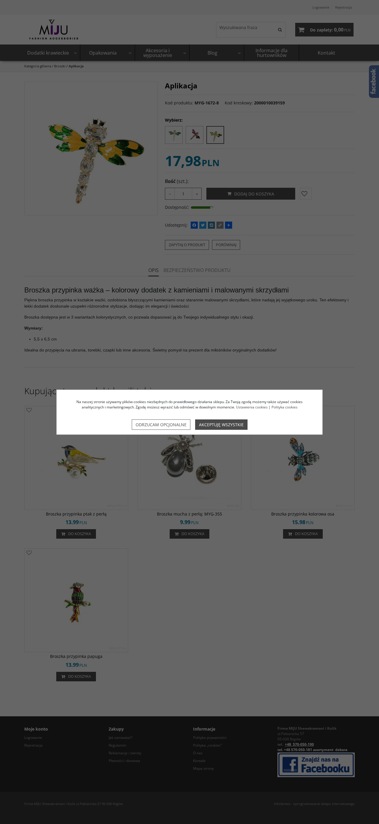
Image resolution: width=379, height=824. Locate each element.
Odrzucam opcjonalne (161, 424)
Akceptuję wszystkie (221, 424)
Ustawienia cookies (252, 407)
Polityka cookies (285, 407)
